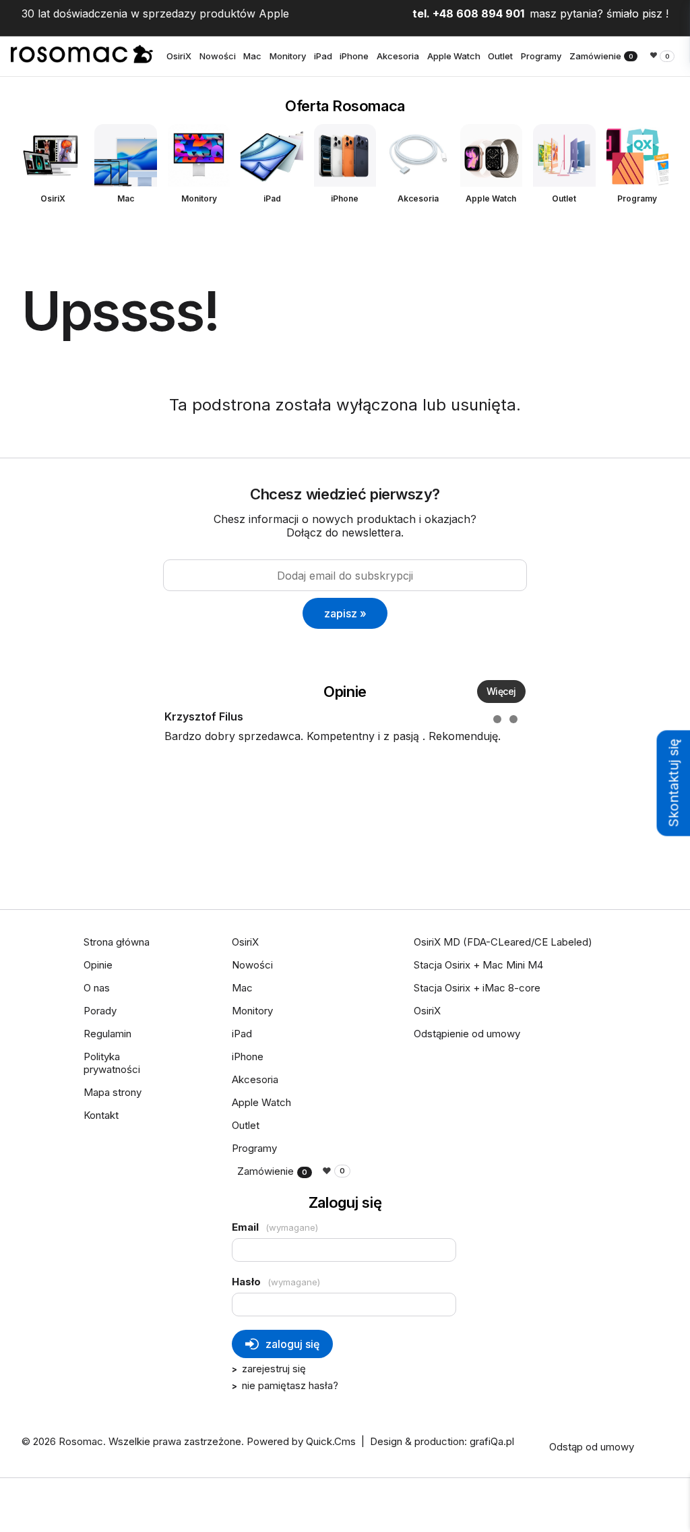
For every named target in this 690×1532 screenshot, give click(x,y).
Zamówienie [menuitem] (601, 56)
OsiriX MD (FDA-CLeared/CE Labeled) (503, 942)
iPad (272, 198)
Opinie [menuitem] (98, 964)
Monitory (199, 198)
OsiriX (52, 198)
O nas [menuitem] (97, 987)
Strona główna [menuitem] (117, 942)
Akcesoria (418, 198)
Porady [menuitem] (100, 1010)
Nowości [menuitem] (217, 56)
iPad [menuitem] (323, 56)
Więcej (501, 691)
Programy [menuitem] (541, 56)
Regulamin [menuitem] (107, 1033)
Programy (637, 198)
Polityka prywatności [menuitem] (112, 1063)
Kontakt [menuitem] (101, 1115)
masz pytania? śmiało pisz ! (599, 13)
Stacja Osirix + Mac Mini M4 (478, 964)
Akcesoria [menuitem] (398, 56)
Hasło (276, 1281)
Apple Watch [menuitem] (453, 56)
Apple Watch (491, 198)
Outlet (564, 198)
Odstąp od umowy (591, 1446)
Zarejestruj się (274, 1368)
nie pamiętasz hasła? (290, 1385)
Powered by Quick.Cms (301, 1441)
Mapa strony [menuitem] (113, 1092)
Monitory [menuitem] (288, 56)
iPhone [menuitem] (354, 56)
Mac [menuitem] (252, 56)
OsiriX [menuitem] (178, 56)
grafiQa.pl (492, 1441)
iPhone (344, 198)
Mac (125, 198)
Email (275, 1227)
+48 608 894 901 (478, 13)
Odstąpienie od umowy (467, 1033)
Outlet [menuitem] (500, 56)
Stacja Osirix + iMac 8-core (477, 987)
